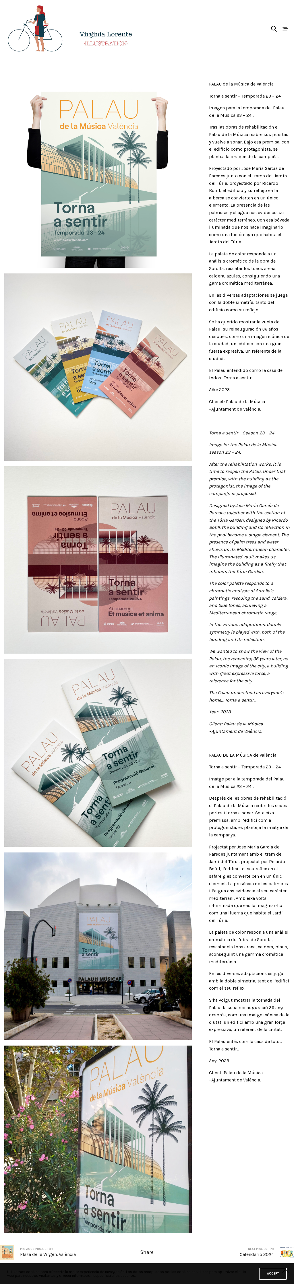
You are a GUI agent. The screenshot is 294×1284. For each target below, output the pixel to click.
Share (147, 1252)
